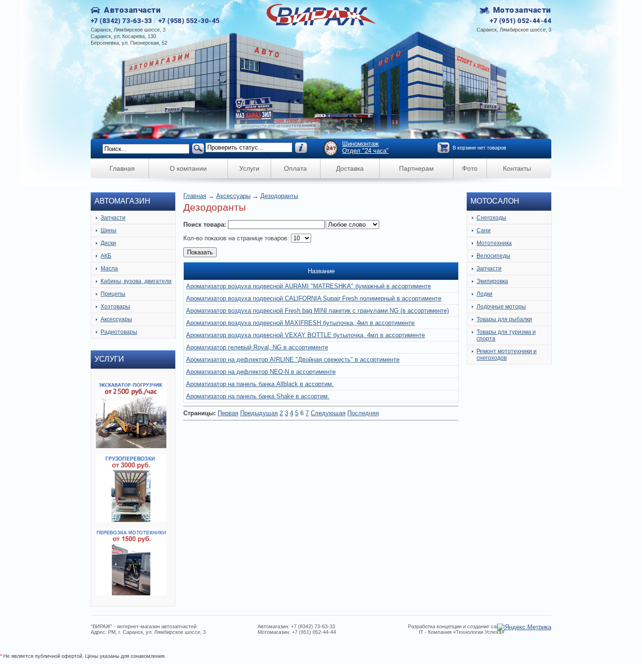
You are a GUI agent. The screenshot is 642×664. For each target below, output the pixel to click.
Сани (484, 230)
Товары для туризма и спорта (506, 335)
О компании (188, 168)
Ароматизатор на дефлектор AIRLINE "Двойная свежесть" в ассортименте (292, 359)
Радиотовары (119, 332)
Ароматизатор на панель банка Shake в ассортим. (257, 396)
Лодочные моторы (501, 306)
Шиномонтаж (360, 143)
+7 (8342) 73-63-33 (121, 20)
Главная (122, 168)
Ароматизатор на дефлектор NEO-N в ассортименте (261, 371)
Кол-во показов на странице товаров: (237, 238)
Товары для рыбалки (504, 319)
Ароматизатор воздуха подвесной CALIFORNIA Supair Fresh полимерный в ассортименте (313, 298)
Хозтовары (115, 306)
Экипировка (492, 281)
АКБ (106, 256)
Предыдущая (259, 413)
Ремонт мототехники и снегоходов (507, 354)
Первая (228, 413)
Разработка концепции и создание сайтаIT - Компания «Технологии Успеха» (456, 629)
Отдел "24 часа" (365, 150)
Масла (109, 268)
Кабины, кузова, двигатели (136, 281)
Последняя (363, 413)
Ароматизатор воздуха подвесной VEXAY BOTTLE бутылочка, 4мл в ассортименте (305, 335)
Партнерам (416, 168)
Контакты (517, 168)
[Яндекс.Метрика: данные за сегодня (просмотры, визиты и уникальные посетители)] (524, 627)
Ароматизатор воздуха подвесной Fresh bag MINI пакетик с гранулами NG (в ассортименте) (317, 310)
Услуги (249, 168)
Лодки (485, 294)
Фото (470, 168)
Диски (108, 243)
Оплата (295, 168)
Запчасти (113, 217)
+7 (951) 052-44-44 (520, 20)
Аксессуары (116, 319)
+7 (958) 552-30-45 (189, 20)
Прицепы (113, 294)
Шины (109, 230)
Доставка (350, 168)
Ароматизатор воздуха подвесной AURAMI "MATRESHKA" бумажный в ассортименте (308, 286)
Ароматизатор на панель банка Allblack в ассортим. (260, 383)
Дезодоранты (279, 195)
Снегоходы (491, 217)
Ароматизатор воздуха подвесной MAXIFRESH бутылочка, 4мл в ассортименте (300, 322)
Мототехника (494, 243)
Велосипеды (493, 256)
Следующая (328, 413)
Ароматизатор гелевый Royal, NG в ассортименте (257, 347)
